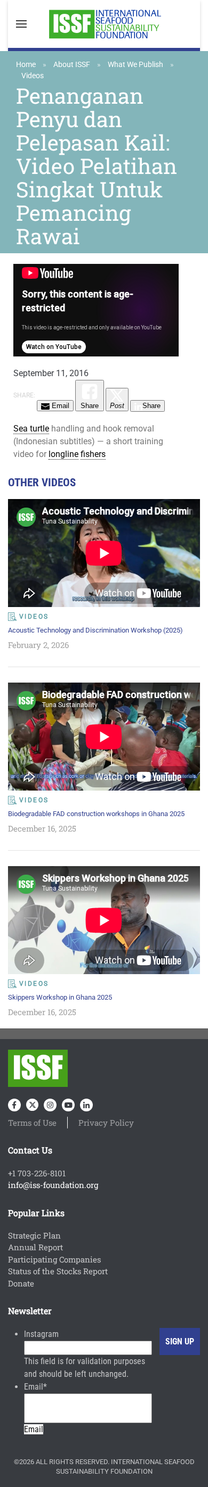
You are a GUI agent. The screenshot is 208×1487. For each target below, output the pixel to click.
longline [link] (63, 454)
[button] (21, 24)
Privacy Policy (106, 1122)
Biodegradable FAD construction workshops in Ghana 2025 (96, 814)
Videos (32, 75)
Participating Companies (54, 1259)
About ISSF (71, 64)
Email (35, 1387)
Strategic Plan (34, 1235)
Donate (21, 1283)
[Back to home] (104, 24)
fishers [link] (93, 454)
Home (26, 64)
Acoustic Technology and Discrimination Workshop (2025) (95, 630)
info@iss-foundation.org (53, 1184)
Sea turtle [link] (31, 428)
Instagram (41, 1334)
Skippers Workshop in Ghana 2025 (60, 997)
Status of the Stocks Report (58, 1271)
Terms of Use (32, 1122)
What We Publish (135, 64)
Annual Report (35, 1247)
